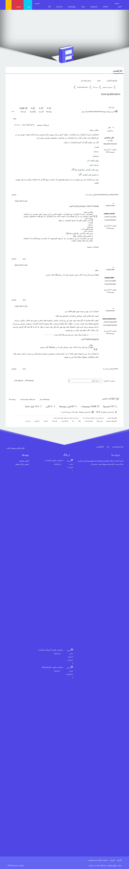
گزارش (119, 860)
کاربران (112, 860)
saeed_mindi (113, 195)
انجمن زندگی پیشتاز (22, 464)
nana (98, 412)
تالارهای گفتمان (112, 80)
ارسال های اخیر (86, 80)
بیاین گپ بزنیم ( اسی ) (69, 412)
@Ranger (95, 339)
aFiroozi (10, 865)
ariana (115, 369)
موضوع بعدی (18, 380)
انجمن (37, 3)
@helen (96, 206)
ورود (28, 6)
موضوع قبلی (30, 380)
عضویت (18, 6)
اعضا (99, 80)
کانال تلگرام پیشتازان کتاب (15, 448)
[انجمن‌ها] (118, 87)
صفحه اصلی (118, 5)
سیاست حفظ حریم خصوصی (98, 860)
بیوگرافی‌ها (72, 6)
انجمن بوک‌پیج (24, 461)
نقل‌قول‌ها (94, 6)
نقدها (83, 6)
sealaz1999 (109, 277)
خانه (108, 447)
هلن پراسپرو (109, 137)
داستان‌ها (59, 6)
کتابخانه (105, 6)
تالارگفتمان (117, 70)
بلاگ (49, 6)
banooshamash (95, 111)
